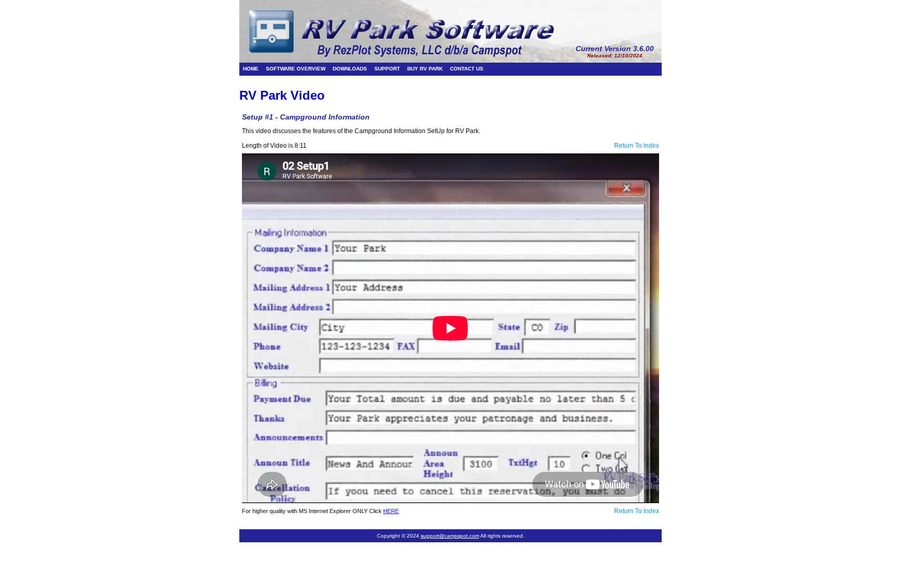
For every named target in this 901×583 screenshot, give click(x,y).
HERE (391, 511)
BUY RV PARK (425, 69)
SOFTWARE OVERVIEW (295, 69)
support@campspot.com (450, 536)
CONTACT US (466, 69)
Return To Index (636, 145)
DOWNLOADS (350, 69)
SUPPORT (387, 69)
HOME (251, 69)
